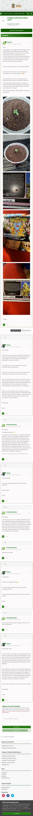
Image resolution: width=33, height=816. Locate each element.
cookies (19, 805)
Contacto (4, 776)
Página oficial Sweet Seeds (9, 748)
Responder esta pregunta (16, 30)
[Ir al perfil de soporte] (4, 43)
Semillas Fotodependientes (9, 758)
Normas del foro (6, 778)
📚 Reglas (6, 805)
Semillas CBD (5, 764)
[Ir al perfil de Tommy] (3, 346)
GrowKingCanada (11, 424)
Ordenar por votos (15, 330)
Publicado (14, 44)
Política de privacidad (24, 804)
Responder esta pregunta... (12, 718)
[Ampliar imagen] (9, 478)
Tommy (8, 345)
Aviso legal (4, 789)
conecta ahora (12, 709)
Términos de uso (14, 804)
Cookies (4, 774)
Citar (8, 324)
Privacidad (4, 772)
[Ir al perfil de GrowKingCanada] (3, 425)
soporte (17, 24)
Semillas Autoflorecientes (8, 756)
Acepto (17, 813)
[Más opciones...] (28, 43)
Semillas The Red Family (8, 762)
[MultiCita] (4, 325)
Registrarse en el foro (7, 746)
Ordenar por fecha (26, 330)
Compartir (16, 727)
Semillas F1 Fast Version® (8, 760)
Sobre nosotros (6, 787)
